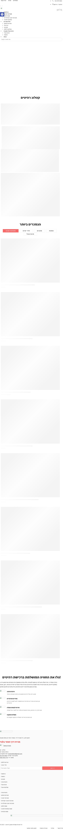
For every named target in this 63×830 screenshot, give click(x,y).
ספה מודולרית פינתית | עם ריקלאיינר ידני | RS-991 (16, 392)
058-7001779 (4, 757)
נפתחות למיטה (8, 19)
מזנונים (6, 27)
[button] (2, 14)
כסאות (51, 231)
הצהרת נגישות (7, 745)
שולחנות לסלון (8, 29)
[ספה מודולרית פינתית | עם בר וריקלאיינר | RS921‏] (30, 529)
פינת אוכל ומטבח (9, 31)
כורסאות (6, 12)
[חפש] (61, 10)
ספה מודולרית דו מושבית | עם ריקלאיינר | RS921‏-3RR (17, 660)
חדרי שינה (26, 231)
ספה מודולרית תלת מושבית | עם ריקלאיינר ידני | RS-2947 (18, 285)
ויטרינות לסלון (4, 762)
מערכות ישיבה (8, 14)
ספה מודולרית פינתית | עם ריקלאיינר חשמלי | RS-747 (16, 446)
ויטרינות (6, 25)
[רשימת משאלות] (59, 10)
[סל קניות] (58, 10)
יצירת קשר (60, 828)
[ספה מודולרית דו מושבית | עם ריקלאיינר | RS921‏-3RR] (30, 636)
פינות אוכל (7, 33)
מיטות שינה (4, 782)
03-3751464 (58, 1)
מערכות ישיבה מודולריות (10, 18)
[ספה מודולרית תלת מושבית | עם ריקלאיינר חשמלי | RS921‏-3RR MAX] (30, 582)
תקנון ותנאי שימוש (31, 828)
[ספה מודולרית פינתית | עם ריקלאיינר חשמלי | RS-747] (30, 421)
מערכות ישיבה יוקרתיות (7, 800)
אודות (52, 828)
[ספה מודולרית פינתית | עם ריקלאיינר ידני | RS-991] (30, 368)
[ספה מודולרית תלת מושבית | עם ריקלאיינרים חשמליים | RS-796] (30, 475)
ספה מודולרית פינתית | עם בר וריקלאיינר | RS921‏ (15, 553)
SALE (5, 37)
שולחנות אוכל (4, 787)
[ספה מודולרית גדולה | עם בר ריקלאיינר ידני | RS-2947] (30, 314)
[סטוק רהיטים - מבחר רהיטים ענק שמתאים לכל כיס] (5, 8)
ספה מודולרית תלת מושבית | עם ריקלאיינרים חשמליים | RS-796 (20, 500)
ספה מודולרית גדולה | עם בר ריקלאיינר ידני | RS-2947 (16, 339)
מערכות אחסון (7, 23)
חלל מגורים (7, 21)
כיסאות (6, 35)
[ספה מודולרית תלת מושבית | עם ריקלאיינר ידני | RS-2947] (30, 260)
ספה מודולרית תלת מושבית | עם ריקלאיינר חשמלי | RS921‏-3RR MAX (21, 607)
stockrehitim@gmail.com (15, 754)
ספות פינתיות (4, 811)
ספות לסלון (7, 16)
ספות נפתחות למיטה (6, 809)
